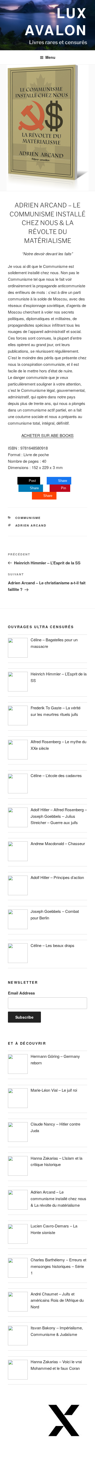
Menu (50, 57)
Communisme (28, 518)
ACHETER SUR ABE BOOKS (47, 435)
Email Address (21, 993)
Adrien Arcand (31, 525)
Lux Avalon (56, 21)
